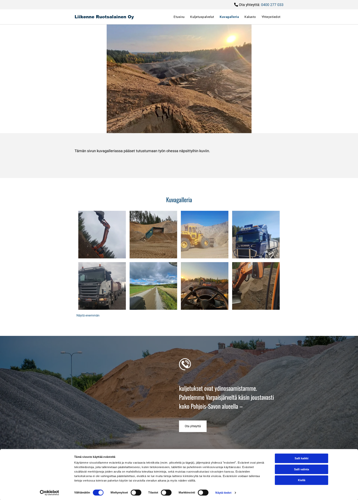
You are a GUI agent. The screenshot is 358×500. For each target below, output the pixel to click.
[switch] (136, 493)
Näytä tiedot (223, 492)
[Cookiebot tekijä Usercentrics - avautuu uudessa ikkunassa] (49, 493)
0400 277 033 (272, 4)
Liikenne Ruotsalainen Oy (104, 17)
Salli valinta (301, 469)
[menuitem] (179, 17)
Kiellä (301, 480)
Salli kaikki (301, 458)
